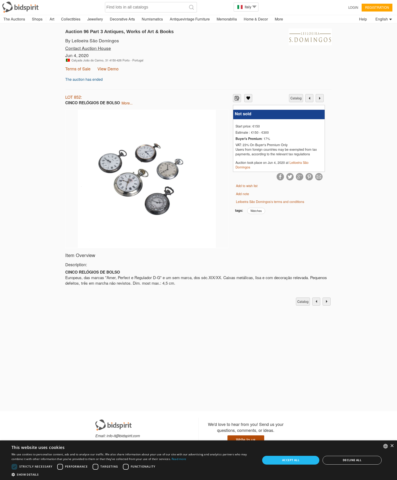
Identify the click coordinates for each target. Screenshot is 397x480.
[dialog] (198, 460)
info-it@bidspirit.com (123, 435)
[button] (132, 474)
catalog (296, 98)
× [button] (392, 446)
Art (52, 19)
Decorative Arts (122, 19)
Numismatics (152, 19)
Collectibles (70, 19)
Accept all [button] (290, 460)
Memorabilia (227, 19)
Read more (179, 459)
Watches (256, 210)
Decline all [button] (352, 460)
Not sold (243, 114)
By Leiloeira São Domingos (92, 40)
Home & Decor (256, 19)
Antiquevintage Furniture (190, 19)
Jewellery (95, 19)
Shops (37, 19)
